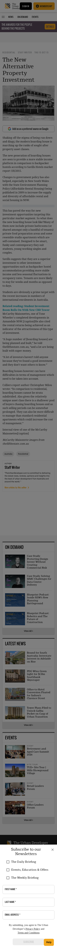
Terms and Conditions (29, 932)
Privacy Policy (32, 929)
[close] (52, 849)
